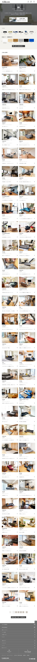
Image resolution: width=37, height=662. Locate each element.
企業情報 (28, 655)
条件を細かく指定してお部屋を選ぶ (19, 617)
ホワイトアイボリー (5, 43)
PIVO (16, 33)
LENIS (31, 33)
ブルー (31, 42)
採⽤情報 (24, 655)
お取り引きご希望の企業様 (18, 655)
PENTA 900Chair (26, 34)
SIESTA (10, 33)
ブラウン (15, 42)
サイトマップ (4, 655)
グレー (21, 42)
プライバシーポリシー (10, 655)
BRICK (5, 33)
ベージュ (10, 42)
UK (20, 33)
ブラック (26, 42)
